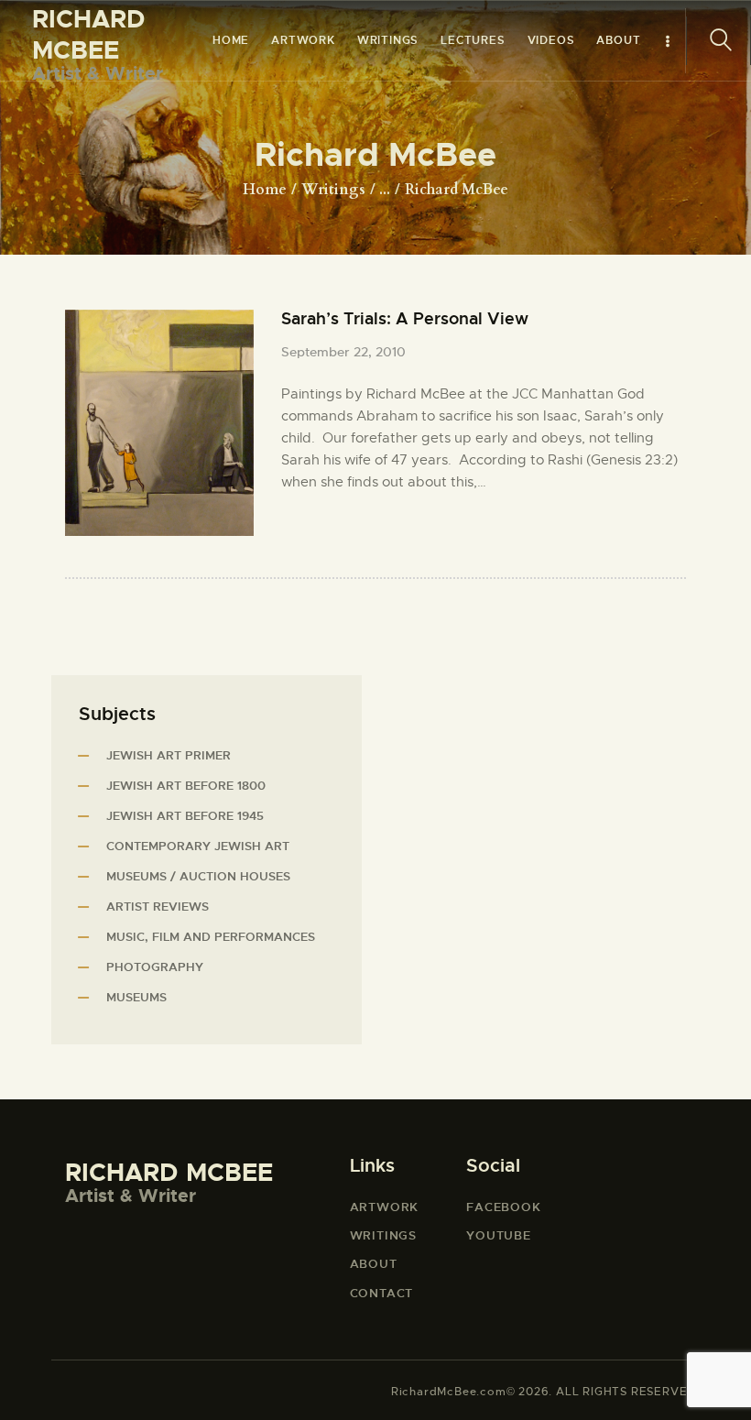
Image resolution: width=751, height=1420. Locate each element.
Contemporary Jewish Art (197, 846)
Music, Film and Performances (210, 937)
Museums (136, 997)
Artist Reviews (157, 906)
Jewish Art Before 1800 (186, 785)
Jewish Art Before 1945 (185, 816)
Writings (333, 190)
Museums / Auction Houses (198, 876)
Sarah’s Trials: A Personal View (404, 319)
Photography (154, 967)
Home (265, 190)
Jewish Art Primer (168, 755)
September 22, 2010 (343, 352)
